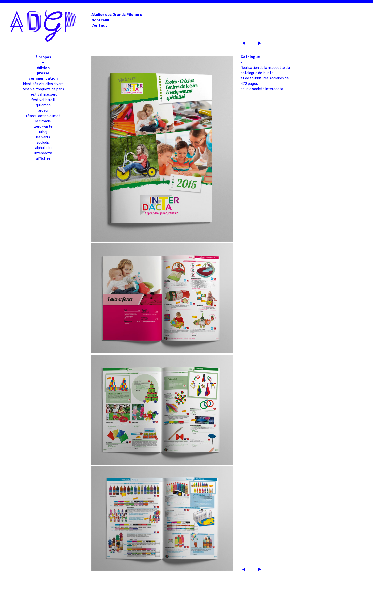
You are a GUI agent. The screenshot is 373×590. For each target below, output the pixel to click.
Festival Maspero (43, 94)
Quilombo (43, 105)
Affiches (43, 158)
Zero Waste (43, 126)
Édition (43, 68)
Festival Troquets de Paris (43, 89)
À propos (43, 57)
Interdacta (43, 153)
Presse (43, 73)
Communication (43, 78)
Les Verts (43, 137)
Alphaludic (43, 148)
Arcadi (43, 110)
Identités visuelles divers (43, 84)
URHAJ (43, 132)
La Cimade (43, 121)
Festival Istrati (43, 100)
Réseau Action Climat (43, 116)
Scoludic (43, 142)
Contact (99, 25)
